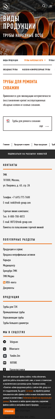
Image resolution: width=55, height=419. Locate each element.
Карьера (7, 260)
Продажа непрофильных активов (19, 254)
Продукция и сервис (21, 145)
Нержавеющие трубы (13, 317)
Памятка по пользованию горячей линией (23, 227)
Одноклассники (17, 369)
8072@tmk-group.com (21, 222)
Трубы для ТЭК (10, 307)
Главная (6, 145)
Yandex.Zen (15, 355)
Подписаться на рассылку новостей (27, 154)
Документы (8, 288)
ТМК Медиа (8, 276)
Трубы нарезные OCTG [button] (34, 60)
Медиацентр (9, 265)
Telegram (14, 342)
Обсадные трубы (10, 70)
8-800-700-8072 (16, 216)
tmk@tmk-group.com (20, 202)
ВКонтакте (14, 349)
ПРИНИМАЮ (9, 411)
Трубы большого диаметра (15, 323)
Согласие (29, 391)
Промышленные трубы (14, 312)
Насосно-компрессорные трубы (36, 70)
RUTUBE (13, 362)
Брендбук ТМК (10, 271)
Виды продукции (10, 60)
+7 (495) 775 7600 (21, 197)
